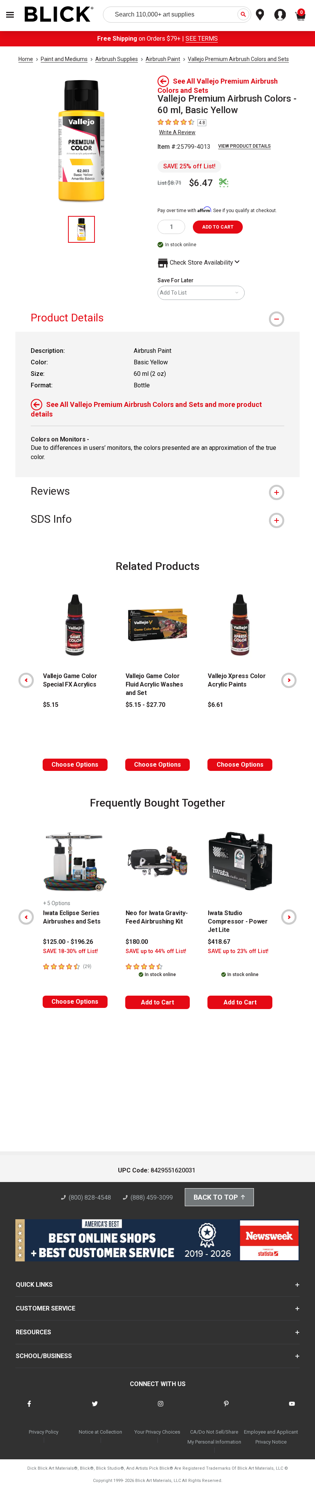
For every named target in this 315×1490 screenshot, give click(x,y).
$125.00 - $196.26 (68, 941)
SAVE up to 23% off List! (238, 951)
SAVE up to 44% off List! (156, 951)
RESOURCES (33, 1332)
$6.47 (201, 183)
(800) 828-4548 (90, 1197)
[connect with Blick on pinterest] (226, 1408)
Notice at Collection (100, 1432)
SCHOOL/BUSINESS (44, 1356)
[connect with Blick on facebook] (29, 1408)
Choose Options (74, 764)
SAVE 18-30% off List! (70, 951)
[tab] (157, 318)
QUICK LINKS (34, 1284)
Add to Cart (157, 1002)
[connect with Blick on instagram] (160, 1408)
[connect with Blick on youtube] (292, 1408)
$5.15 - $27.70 (145, 704)
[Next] (289, 680)
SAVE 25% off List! (189, 166)
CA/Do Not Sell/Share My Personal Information (214, 1437)
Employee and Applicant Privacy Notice (271, 1437)
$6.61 (215, 704)
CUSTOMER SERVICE (45, 1308)
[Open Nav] (10, 15)
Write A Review (177, 132)
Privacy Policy (43, 1432)
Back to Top (216, 1197)
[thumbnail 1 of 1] (81, 229)
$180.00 (137, 941)
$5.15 (50, 704)
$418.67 (219, 941)
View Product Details (244, 146)
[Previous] (26, 680)
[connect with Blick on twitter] (95, 1408)
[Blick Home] (59, 14)
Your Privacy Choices (157, 1432)
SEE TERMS (202, 38)
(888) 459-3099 (152, 1197)
